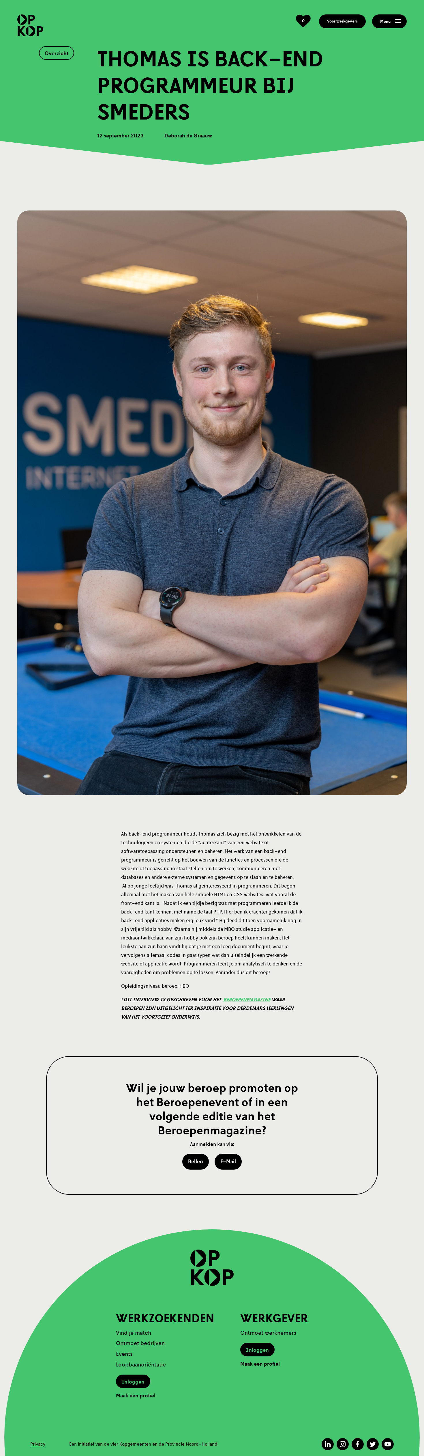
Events (124, 1354)
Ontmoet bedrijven (140, 1343)
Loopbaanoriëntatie (141, 1364)
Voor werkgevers (342, 21)
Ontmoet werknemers (268, 1333)
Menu (385, 21)
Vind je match (133, 1333)
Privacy (37, 1444)
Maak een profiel (135, 1395)
